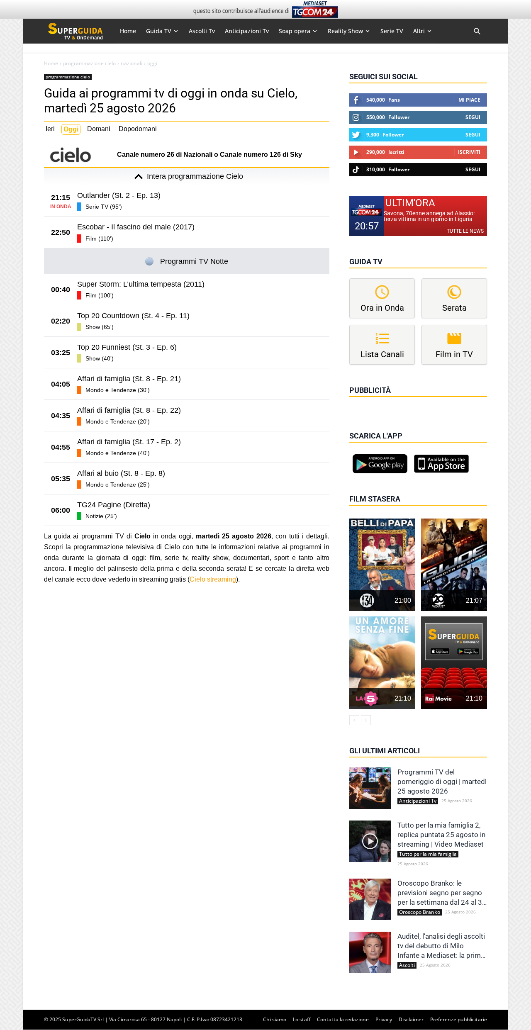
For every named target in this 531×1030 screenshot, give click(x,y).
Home (51, 63)
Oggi (70, 129)
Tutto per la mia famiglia (428, 854)
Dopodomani (138, 128)
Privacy (383, 1019)
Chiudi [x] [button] (361, 402)
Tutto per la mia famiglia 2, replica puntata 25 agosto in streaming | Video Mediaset (441, 834)
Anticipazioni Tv (417, 801)
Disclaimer (411, 1019)
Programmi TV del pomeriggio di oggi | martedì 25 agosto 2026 (442, 781)
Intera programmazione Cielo (195, 176)
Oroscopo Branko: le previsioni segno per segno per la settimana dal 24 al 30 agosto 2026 (441, 893)
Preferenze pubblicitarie (458, 1019)
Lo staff (301, 1019)
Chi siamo (274, 1019)
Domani (98, 128)
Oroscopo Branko (419, 912)
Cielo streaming (213, 579)
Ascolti (407, 965)
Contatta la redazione (343, 1019)
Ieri (50, 128)
